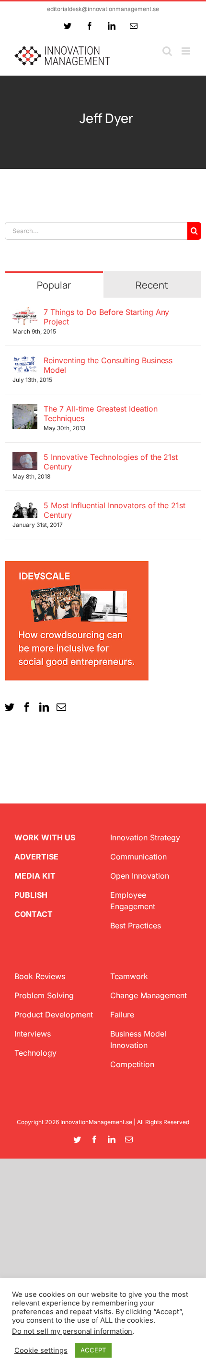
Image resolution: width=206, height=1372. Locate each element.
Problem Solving (44, 995)
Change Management (148, 995)
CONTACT (33, 914)
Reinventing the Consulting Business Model (108, 365)
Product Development (53, 1014)
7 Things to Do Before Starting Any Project (107, 316)
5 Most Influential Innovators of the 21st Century (114, 510)
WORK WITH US (44, 837)
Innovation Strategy (145, 837)
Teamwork (129, 976)
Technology (35, 1053)
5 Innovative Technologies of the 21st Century (111, 461)
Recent (152, 285)
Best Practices (135, 925)
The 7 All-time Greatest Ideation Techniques (101, 413)
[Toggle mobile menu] (187, 51)
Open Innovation (139, 876)
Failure (122, 1014)
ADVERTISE (36, 856)
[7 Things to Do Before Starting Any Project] (24, 313)
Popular (54, 285)
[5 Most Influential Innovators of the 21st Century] (24, 506)
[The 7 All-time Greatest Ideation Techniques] (24, 409)
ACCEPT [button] (93, 1350)
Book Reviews (39, 976)
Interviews (32, 1033)
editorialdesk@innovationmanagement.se (103, 8)
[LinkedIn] (44, 707)
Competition (132, 1064)
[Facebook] (27, 707)
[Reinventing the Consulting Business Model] (24, 361)
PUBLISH (30, 895)
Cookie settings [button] (41, 1350)
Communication (138, 856)
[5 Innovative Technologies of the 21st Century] (24, 458)
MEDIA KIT (35, 876)
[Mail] (61, 707)
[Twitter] (9, 707)
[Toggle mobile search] (167, 51)
